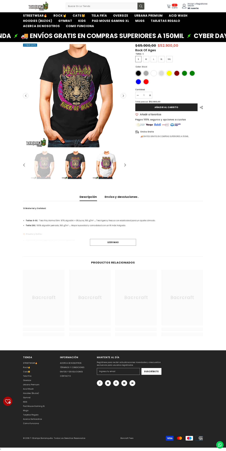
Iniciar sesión (191, 5)
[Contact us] (220, 445)
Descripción (88, 197)
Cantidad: (140, 89)
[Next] (123, 95)
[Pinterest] (116, 383)
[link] (44, 329)
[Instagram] (108, 383)
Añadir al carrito (166, 107)
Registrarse (201, 4)
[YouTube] (132, 383)
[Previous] (25, 95)
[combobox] (101, 6)
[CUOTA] (200, 107)
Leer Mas (113, 242)
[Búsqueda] (104, 6)
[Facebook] (100, 383)
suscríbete (151, 371)
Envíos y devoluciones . (122, 197)
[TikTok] (124, 383)
